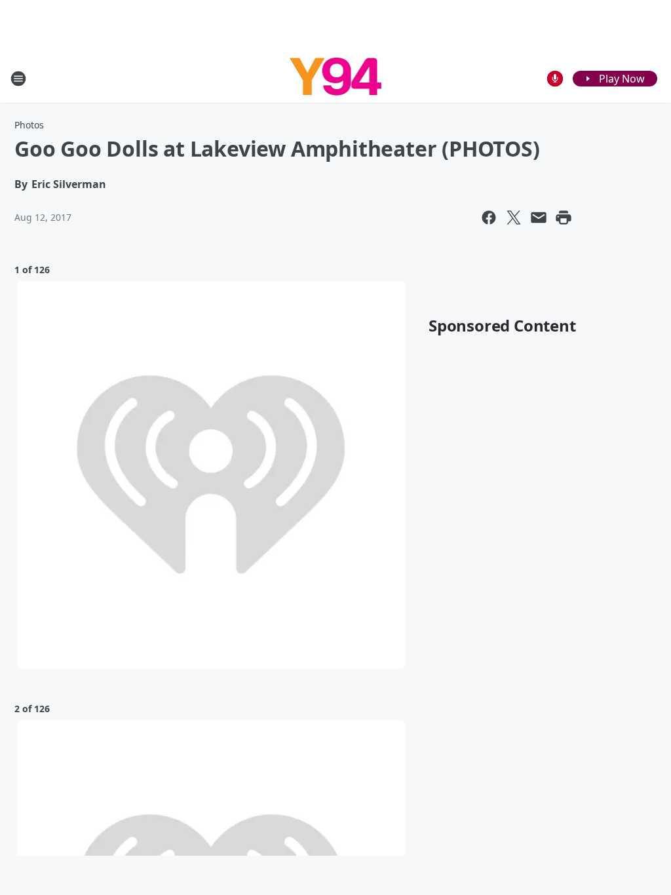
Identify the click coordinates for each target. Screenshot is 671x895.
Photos (29, 125)
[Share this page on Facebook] (489, 217)
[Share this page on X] (514, 217)
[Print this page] (563, 217)
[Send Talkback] (555, 78)
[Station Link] (336, 78)
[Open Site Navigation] (18, 78)
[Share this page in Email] (538, 217)
